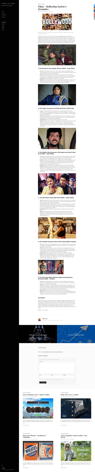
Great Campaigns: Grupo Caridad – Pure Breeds (74, 436)
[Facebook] (94, 4)
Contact (3, 17)
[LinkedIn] (3, 468)
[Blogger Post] (94, 16)
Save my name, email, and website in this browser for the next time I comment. (51, 379)
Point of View (8, 3)
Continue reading (26, 425)
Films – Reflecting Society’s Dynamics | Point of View (52, 351)
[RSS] (94, 8)
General (3, 26)
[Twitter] (2, 468)
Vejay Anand (50, 11)
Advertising (3, 23)
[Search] (2, 465)
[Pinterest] (94, 14)
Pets (2, 28)
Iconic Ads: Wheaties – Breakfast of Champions (34, 436)
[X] (94, 7)
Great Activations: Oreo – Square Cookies (36, 395)
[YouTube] (4, 468)
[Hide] (94, 20)
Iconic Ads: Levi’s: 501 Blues (70, 395)
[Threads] (94, 11)
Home (3, 11)
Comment (41, 361)
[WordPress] (94, 17)
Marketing (3, 27)
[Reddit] (94, 13)
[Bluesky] (94, 6)
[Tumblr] (94, 9)
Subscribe (4, 14)
